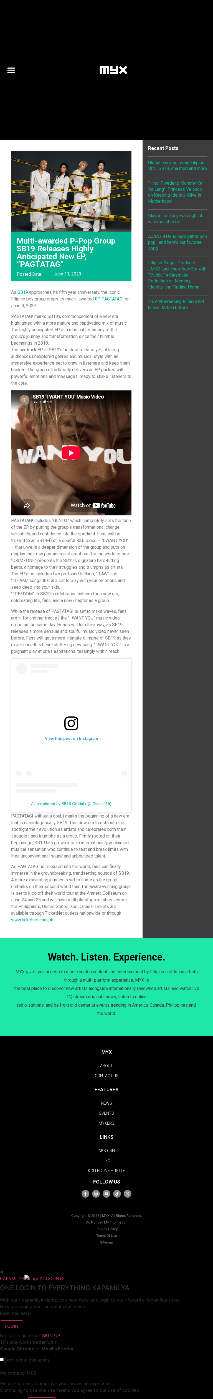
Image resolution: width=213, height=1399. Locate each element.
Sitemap (106, 1242)
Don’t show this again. (27, 1360)
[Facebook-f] (85, 1194)
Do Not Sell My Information (106, 1222)
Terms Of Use (106, 1235)
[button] (13, 70)
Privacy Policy (106, 1229)
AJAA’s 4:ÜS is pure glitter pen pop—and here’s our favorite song (177, 242)
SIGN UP (51, 1335)
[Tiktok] (117, 1194)
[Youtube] (106, 1194)
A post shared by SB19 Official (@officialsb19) (71, 803)
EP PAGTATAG (108, 299)
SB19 (22, 292)
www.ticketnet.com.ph (32, 919)
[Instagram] (96, 1194)
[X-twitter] (127, 1194)
